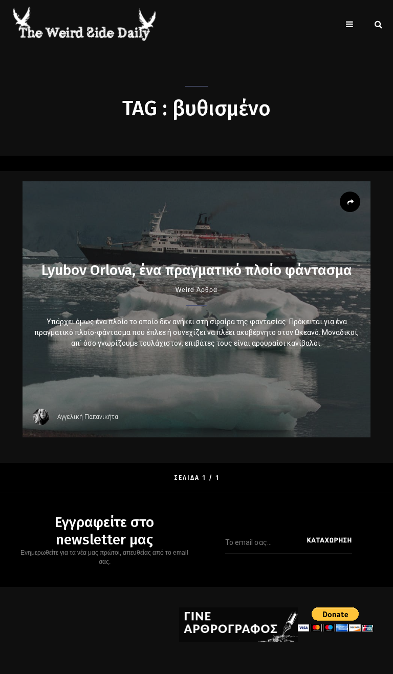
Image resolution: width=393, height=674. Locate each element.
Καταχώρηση (329, 540)
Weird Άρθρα (196, 289)
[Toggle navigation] (349, 24)
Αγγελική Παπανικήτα (87, 416)
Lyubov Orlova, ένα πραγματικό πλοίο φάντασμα (196, 270)
